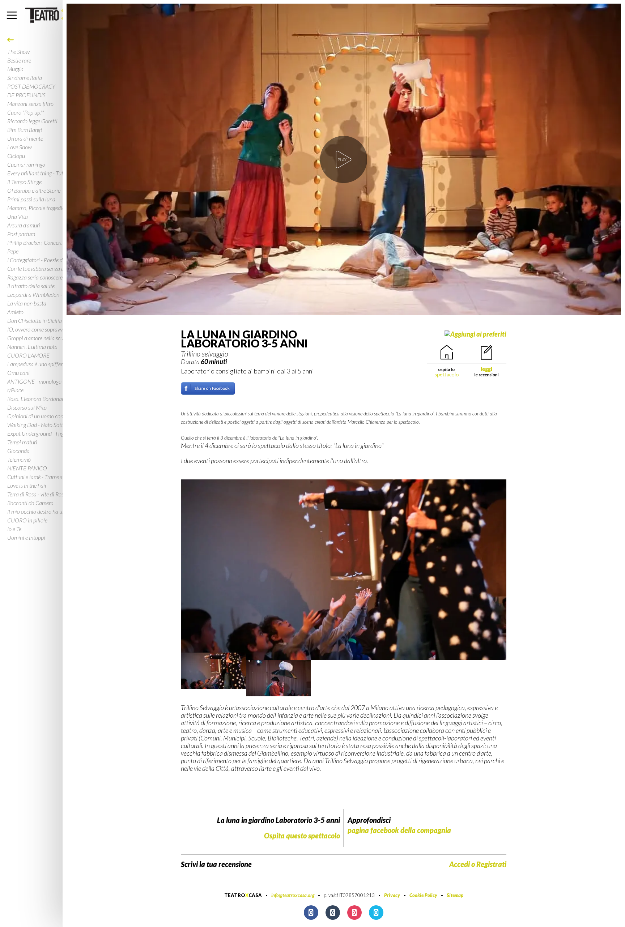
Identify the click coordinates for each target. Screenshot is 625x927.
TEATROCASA (243, 895)
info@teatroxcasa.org (292, 895)
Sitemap (455, 895)
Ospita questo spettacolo (302, 835)
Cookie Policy (423, 895)
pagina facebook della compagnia (399, 830)
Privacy (392, 895)
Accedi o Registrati (477, 864)
